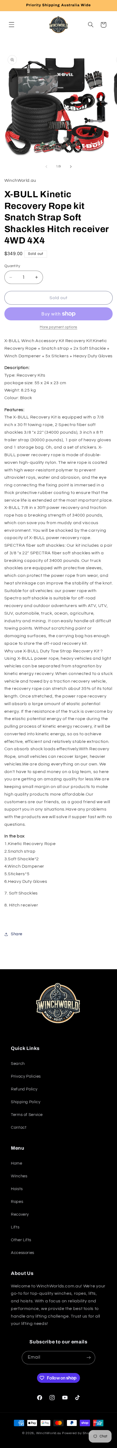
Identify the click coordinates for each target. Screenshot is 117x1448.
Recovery (20, 1214)
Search (18, 1064)
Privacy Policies (26, 1076)
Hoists (17, 1189)
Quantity (12, 266)
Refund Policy (24, 1089)
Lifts (15, 1227)
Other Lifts (21, 1240)
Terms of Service (27, 1115)
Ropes (17, 1202)
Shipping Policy (25, 1102)
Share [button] (16, 934)
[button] (11, 24)
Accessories (22, 1253)
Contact (18, 1127)
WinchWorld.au (48, 1433)
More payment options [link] (58, 327)
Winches (19, 1176)
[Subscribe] (88, 1357)
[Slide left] (46, 167)
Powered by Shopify (78, 1433)
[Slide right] (71, 167)
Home (16, 1163)
